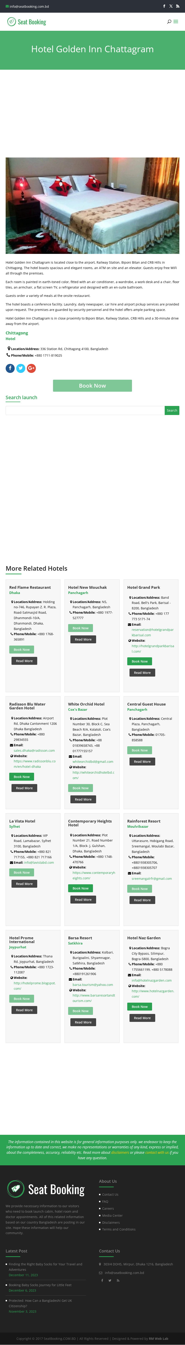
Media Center (112, 1215)
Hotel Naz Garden (144, 937)
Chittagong (17, 333)
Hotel (10, 338)
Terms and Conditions (119, 1229)
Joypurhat (17, 947)
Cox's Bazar (77, 709)
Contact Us (110, 1194)
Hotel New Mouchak (87, 587)
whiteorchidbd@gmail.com (93, 761)
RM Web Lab (158, 1338)
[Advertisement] (93, 114)
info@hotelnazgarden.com (152, 980)
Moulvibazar (137, 826)
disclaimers (120, 1152)
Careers (108, 1208)
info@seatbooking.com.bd (124, 1273)
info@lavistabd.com (39, 862)
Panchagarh (78, 592)
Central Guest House (146, 704)
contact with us (157, 1152)
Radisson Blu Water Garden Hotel (27, 706)
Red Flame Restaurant (30, 587)
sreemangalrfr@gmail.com (152, 878)
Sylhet (14, 826)
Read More (24, 661)
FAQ (105, 1201)
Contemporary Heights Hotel (90, 823)
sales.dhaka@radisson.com (34, 750)
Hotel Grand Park (143, 587)
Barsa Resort (80, 937)
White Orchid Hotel (86, 704)
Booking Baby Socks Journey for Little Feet (40, 1285)
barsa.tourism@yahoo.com (93, 985)
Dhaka (14, 592)
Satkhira (75, 943)
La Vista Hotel (22, 821)
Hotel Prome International (22, 939)
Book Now (140, 661)
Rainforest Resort (143, 821)
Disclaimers (111, 1222)
